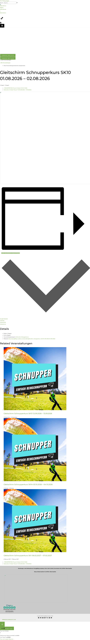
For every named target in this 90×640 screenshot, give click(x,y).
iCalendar (2, 320)
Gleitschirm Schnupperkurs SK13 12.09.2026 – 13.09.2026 (28, 413)
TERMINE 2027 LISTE (7, 58)
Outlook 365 (3, 322)
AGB (15, 619)
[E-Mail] (47, 618)
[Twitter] (40, 618)
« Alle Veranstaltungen (5, 62)
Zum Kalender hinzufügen (10, 253)
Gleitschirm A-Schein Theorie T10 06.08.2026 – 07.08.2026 (18, 89)
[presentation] (35, 409)
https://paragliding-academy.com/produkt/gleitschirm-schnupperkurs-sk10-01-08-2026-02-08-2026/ (32, 338)
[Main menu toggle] (2, 25)
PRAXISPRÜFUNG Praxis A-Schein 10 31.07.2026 (15, 88)
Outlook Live (3, 324)
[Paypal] (45, 618)
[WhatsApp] (44, 618)
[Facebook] (38, 618)
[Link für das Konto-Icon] (0, 23)
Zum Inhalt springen (4, 0)
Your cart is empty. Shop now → (7, 639)
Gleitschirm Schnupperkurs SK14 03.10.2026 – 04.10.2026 (28, 484)
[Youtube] (51, 618)
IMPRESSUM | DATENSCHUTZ (7, 619)
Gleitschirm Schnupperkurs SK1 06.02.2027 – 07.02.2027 (28, 555)
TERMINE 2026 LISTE (7, 55)
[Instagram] (42, 618)
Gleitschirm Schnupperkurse (22, 337)
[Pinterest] (49, 618)
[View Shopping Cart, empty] (1, 18)
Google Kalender (4, 318)
